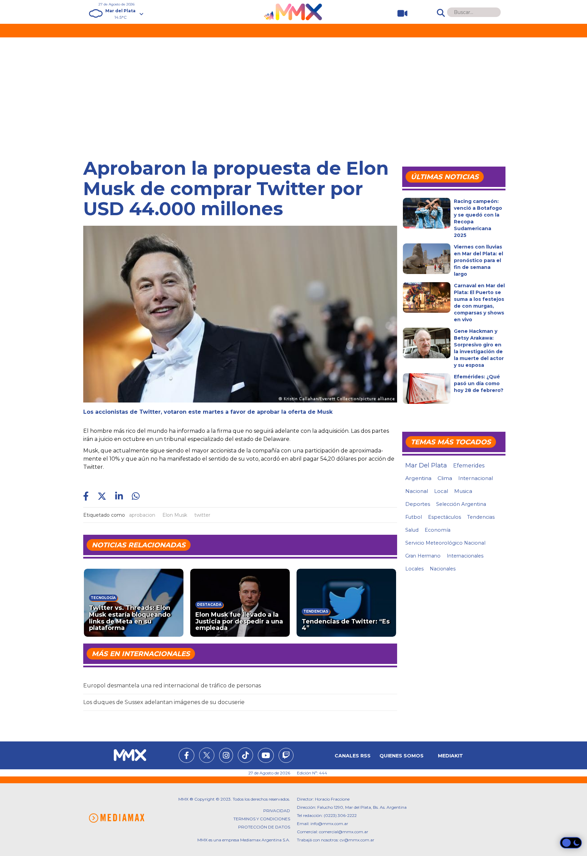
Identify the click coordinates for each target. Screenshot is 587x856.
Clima (445, 478)
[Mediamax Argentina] (116, 818)
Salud (412, 530)
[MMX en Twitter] (206, 755)
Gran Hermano (423, 556)
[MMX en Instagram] (226, 756)
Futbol (413, 517)
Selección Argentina (461, 504)
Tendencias (481, 517)
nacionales (443, 569)
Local (441, 491)
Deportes (417, 504)
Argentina (418, 478)
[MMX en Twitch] (286, 756)
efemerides (468, 465)
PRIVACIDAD (276, 810)
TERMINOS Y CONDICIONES (261, 818)
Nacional (416, 491)
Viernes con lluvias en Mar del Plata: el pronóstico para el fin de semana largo (478, 260)
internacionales (465, 556)
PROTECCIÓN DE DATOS (264, 826)
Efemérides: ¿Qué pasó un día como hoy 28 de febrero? (478, 383)
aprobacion (142, 515)
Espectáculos (444, 517)
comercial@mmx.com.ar (343, 831)
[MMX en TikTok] (245, 755)
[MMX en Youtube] (266, 756)
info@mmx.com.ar (329, 823)
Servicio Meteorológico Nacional (445, 543)
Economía (437, 530)
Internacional (475, 478)
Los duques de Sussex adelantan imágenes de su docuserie (164, 702)
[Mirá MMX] (399, 13)
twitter (202, 515)
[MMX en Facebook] (186, 756)
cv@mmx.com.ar (357, 839)
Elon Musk (174, 515)
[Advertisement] (293, 88)
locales (414, 569)
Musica (463, 491)
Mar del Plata (426, 465)
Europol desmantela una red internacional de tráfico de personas (172, 685)
